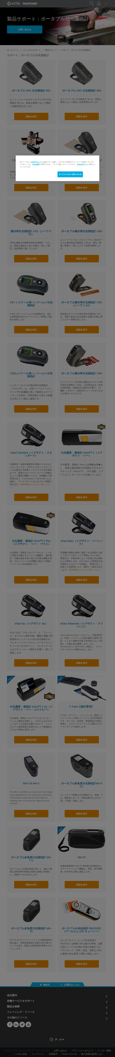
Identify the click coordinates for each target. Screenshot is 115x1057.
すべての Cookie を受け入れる (70, 174)
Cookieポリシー (35, 162)
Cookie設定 (36, 164)
